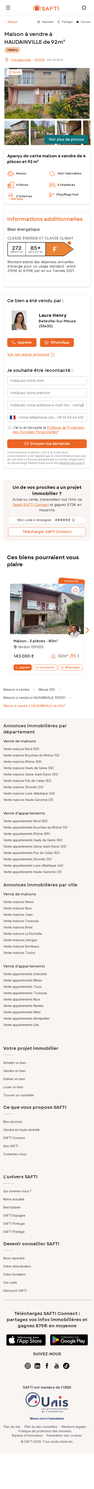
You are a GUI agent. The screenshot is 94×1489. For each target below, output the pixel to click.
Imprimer (48, 21)
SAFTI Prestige (14, 1231)
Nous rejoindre (14, 1258)
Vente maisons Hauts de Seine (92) (28, 768)
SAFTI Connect (14, 1138)
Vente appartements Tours (22, 987)
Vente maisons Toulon (19, 953)
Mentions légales (74, 1427)
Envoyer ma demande (50, 443)
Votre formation (14, 1274)
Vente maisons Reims (18, 902)
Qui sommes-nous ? (17, 1191)
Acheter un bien (14, 1063)
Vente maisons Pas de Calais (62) (27, 781)
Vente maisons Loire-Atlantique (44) (29, 793)
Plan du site (12, 1427)
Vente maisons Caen (18, 914)
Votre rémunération (17, 1266)
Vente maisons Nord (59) (21, 749)
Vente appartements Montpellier (26, 1018)
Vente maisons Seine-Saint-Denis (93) (30, 774)
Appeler (25, 342)
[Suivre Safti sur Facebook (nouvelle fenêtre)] (47, 1365)
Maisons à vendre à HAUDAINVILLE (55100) (34, 697)
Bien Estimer (12, 1207)
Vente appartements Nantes (23, 1006)
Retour (12, 22)
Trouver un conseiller (18, 1095)
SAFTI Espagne (14, 1215)
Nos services (12, 1121)
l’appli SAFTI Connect (31, 504)
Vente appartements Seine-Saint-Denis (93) (34, 846)
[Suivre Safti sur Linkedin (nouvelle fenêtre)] (37, 1365)
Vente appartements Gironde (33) (27, 859)
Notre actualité (13, 1199)
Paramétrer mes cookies (64, 1435)
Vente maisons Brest (18, 927)
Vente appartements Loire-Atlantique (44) (33, 865)
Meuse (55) (47, 689)
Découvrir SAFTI (15, 1290)
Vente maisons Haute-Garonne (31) (28, 800)
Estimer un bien (14, 1079)
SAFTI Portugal (14, 1223)
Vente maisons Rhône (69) (22, 761)
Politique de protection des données (44, 1431)
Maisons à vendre (16, 689)
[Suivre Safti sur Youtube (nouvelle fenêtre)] (56, 1365)
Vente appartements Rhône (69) (26, 834)
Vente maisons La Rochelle (22, 933)
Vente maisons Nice (17, 908)
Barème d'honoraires (27, 1435)
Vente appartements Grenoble (25, 974)
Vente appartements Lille (21, 1025)
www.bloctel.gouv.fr (71, 463)
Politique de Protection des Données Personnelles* (48, 429)
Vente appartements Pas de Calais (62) (31, 853)
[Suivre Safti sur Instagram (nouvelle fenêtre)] (27, 1365)
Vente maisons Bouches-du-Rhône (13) (31, 755)
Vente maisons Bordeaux (21, 946)
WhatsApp (60, 342)
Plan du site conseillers (40, 1427)
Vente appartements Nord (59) (25, 821)
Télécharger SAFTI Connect (47, 531)
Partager (67, 21)
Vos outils (10, 1282)
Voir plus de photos (66, 139)
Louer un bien (13, 1087)
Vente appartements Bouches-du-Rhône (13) (35, 827)
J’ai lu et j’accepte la (48, 429)
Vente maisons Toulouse (21, 921)
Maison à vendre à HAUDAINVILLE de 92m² (34, 706)
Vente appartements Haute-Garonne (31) (32, 872)
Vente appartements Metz (22, 1012)
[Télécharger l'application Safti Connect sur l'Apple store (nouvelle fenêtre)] (26, 1340)
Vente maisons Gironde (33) (23, 787)
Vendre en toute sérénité (21, 1130)
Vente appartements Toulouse (25, 993)
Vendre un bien (14, 1071)
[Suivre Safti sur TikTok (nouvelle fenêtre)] (66, 1365)
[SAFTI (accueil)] (46, 8)
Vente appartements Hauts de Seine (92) (33, 840)
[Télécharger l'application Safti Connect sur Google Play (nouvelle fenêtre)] (69, 1340)
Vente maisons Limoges (20, 940)
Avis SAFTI (10, 1146)
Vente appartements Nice (21, 999)
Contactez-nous (14, 1154)
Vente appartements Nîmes (22, 980)
